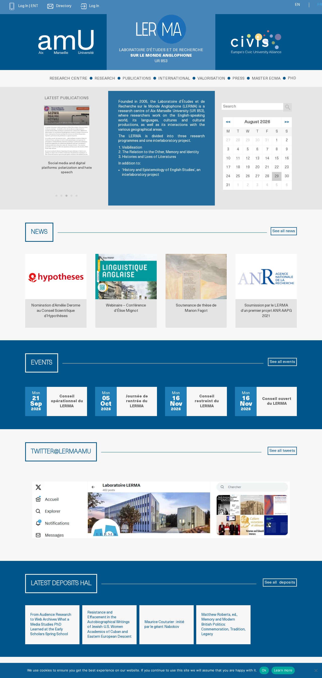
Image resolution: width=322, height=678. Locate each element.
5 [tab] (76, 195)
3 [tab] (66, 195)
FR (319, 5)
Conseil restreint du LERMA (207, 401)
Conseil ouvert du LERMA (276, 401)
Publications (137, 79)
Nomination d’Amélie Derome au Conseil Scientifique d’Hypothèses (55, 311)
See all (271, 583)
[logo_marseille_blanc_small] (66, 42)
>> (287, 122)
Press (238, 79)
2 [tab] (61, 195)
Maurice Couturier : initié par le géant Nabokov (164, 624)
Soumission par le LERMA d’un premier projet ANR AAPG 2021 (266, 311)
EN (297, 5)
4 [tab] (71, 195)
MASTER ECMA (266, 79)
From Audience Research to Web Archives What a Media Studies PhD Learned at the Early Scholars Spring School (50, 624)
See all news (283, 231)
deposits (287, 583)
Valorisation (211, 79)
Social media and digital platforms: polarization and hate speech (67, 167)
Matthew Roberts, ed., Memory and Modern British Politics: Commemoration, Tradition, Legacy (223, 624)
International (174, 79)
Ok (264, 670)
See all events (282, 362)
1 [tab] (56, 195)
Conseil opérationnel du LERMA (67, 401)
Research (105, 79)
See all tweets (282, 451)
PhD (292, 78)
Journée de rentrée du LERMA (137, 401)
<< (228, 122)
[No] (315, 670)
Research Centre (68, 79)
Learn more (283, 670)
